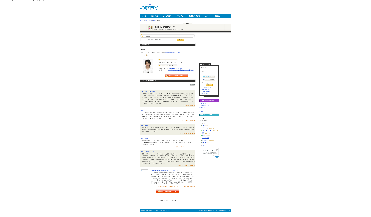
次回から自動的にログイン (210, 83)
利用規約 (143, 210)
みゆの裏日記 (202, 103)
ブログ (201, 111)
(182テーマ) (211, 128)
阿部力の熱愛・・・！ (147, 151)
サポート (208, 16)
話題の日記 (202, 107)
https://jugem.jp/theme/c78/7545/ (172, 52)
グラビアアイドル (207, 130)
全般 (203, 125)
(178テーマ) (215, 130)
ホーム (144, 16)
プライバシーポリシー (150, 210)
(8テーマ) (207, 145)
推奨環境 (158, 210)
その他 (204, 143)
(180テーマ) (211, 140)
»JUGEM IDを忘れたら (206, 89)
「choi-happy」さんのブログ (175, 68)
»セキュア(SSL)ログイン (206, 87)
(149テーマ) (208, 142)
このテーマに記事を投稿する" (167, 191)
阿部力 (143, 110)
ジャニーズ (205, 138)
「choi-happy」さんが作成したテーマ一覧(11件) (181, 70)
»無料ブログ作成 (204, 93)
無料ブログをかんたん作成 (145, 4)
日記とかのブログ (204, 105)
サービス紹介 (167, 16)
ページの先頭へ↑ (229, 210)
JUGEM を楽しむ (195, 16)
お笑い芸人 (205, 128)
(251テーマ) (207, 133)
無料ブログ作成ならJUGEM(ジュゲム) (149, 9)
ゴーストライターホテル (148, 91)
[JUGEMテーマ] (187, 23)
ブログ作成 (155, 16)
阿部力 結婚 (144, 125)
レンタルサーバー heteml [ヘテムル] (209, 150)
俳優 (203, 135)
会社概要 (163, 210)
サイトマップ (169, 210)
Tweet (142, 55)
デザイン (180, 16)
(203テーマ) (207, 135)
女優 (203, 133)
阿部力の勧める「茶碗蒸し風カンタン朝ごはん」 (165, 170)
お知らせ (218, 16)
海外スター (205, 140)
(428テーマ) (211, 138)
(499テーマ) (207, 125)
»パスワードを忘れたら (206, 91)
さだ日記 (201, 109)
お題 (203, 145)
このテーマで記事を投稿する (176, 75)
